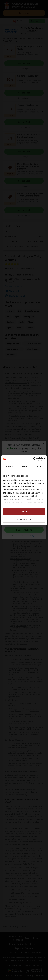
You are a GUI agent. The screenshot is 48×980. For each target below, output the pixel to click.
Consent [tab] (9, 466)
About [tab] (39, 466)
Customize (22, 519)
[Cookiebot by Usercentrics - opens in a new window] (34, 459)
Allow (24, 511)
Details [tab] (24, 466)
